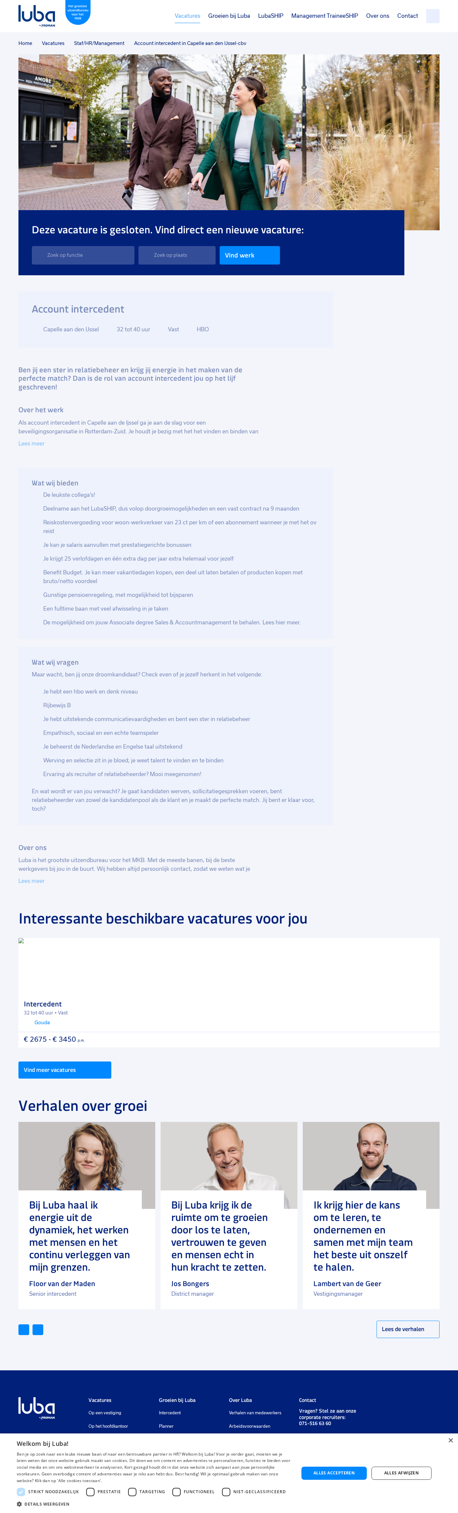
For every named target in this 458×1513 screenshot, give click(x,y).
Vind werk (239, 255)
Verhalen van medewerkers (255, 1413)
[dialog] (229, 1473)
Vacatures (187, 16)
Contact (407, 16)
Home (25, 43)
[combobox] (83, 255)
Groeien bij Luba (229, 16)
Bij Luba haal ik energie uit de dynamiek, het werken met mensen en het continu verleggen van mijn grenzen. (79, 1236)
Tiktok (420, 1403)
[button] (153, 1504)
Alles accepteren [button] (334, 1473)
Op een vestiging (105, 1413)
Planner (166, 1426)
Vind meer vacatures (50, 1070)
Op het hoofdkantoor (108, 1426)
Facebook (394, 1403)
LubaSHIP (270, 16)
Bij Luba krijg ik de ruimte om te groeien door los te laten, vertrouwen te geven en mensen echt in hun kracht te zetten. (219, 1236)
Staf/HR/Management (99, 43)
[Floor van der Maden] (86, 1165)
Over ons (377, 16)
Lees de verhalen (403, 1329)
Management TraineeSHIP (324, 16)
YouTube (406, 1403)
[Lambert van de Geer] (371, 1165)
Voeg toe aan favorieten (428, 949)
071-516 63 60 (315, 1423)
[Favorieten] (433, 16)
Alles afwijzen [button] (401, 1473)
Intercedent (170, 1413)
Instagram (384, 1403)
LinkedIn (372, 1403)
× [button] (450, 1440)
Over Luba (240, 1400)
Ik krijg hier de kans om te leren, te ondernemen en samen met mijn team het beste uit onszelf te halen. (363, 1236)
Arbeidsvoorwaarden (249, 1426)
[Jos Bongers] (229, 1165)
